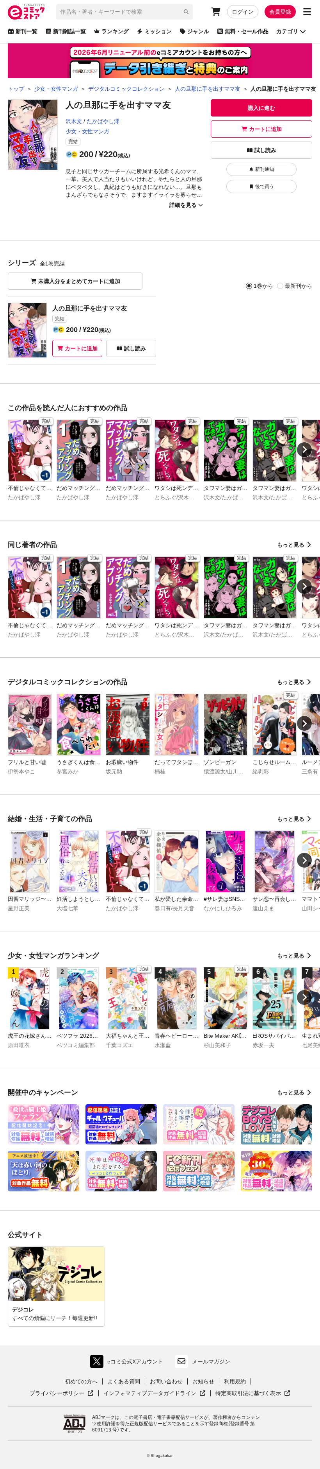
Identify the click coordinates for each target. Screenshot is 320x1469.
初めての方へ (81, 1381)
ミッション (158, 31)
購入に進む (261, 108)
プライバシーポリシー (62, 1393)
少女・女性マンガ (87, 131)
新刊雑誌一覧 (69, 31)
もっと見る (290, 545)
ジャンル (198, 31)
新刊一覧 (26, 31)
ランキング (115, 31)
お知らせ (203, 1381)
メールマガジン (211, 1361)
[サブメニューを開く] (307, 12)
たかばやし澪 (103, 121)
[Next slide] (304, 449)
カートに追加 (265, 129)
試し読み (265, 150)
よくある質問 (123, 1381)
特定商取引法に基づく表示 (252, 1393)
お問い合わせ (166, 1381)
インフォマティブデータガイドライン (149, 1393)
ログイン (243, 12)
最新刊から (298, 286)
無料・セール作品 (246, 31)
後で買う (264, 186)
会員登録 (280, 12)
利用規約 (235, 1381)
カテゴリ (287, 31)
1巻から (263, 286)
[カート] (216, 12)
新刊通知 (264, 169)
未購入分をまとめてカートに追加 (79, 281)
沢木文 (74, 121)
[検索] (186, 12)
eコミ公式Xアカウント (128, 1363)
